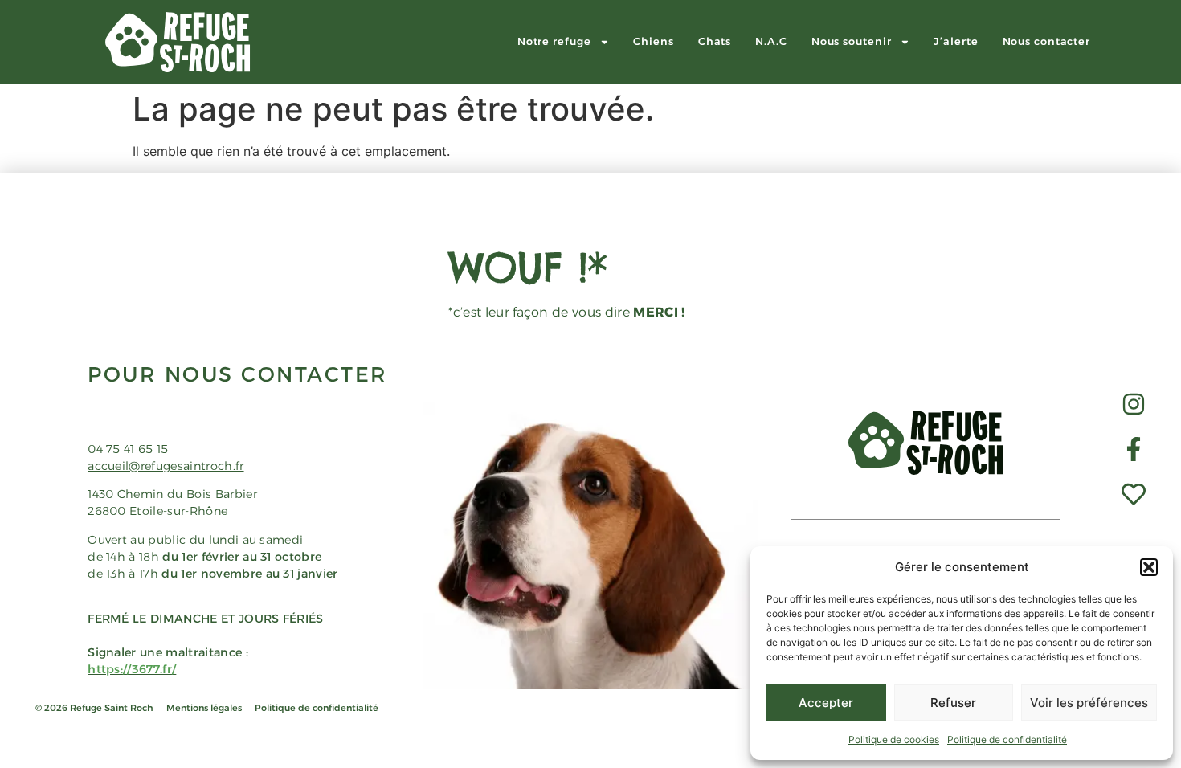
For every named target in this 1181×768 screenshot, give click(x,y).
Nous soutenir (851, 41)
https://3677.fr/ (132, 669)
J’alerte (956, 41)
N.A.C (771, 41)
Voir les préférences (1089, 702)
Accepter (826, 702)
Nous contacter (1047, 41)
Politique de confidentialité (1007, 739)
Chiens (653, 41)
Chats (715, 41)
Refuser (953, 702)
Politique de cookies (893, 739)
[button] (1149, 567)
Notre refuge (554, 41)
